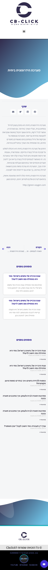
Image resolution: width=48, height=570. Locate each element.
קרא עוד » (43, 359)
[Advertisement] (24, 214)
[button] (24, 31)
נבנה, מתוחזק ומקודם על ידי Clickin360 (24, 553)
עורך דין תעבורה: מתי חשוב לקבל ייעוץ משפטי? (25, 426)
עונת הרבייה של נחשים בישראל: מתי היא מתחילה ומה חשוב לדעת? (28, 351)
